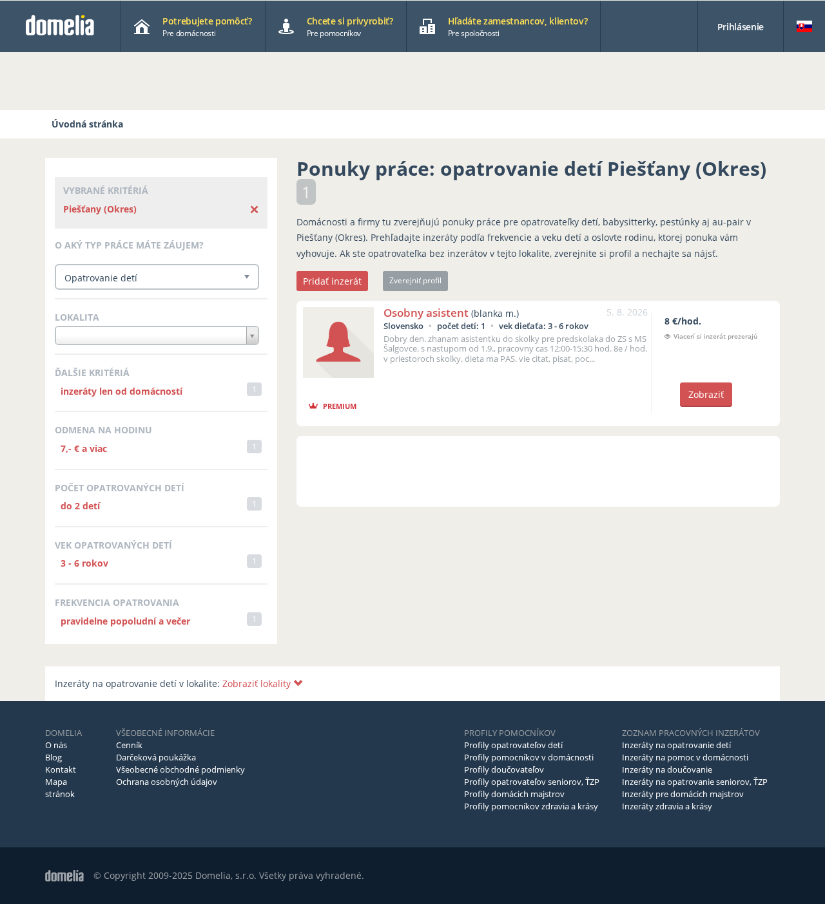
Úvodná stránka (87, 124)
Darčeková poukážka (156, 757)
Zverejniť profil (415, 280)
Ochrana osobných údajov (166, 781)
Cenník (129, 745)
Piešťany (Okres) (100, 209)
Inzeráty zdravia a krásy (667, 806)
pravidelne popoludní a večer (125, 621)
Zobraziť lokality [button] (257, 683)
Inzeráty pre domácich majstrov (683, 794)
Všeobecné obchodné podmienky (180, 769)
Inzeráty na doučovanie (667, 769)
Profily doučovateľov (504, 769)
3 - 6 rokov (84, 563)
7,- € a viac (84, 448)
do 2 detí (80, 506)
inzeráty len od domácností (121, 391)
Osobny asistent (426, 312)
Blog (53, 757)
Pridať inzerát (332, 281)
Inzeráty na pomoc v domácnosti (685, 757)
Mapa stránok (60, 788)
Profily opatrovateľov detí (513, 745)
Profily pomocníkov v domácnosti (529, 757)
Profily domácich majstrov (514, 794)
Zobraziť (706, 394)
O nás (56, 745)
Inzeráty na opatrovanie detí (676, 745)
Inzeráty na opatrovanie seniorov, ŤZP (695, 781)
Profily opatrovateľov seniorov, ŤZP (531, 781)
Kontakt (60, 769)
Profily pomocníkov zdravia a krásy (531, 806)
